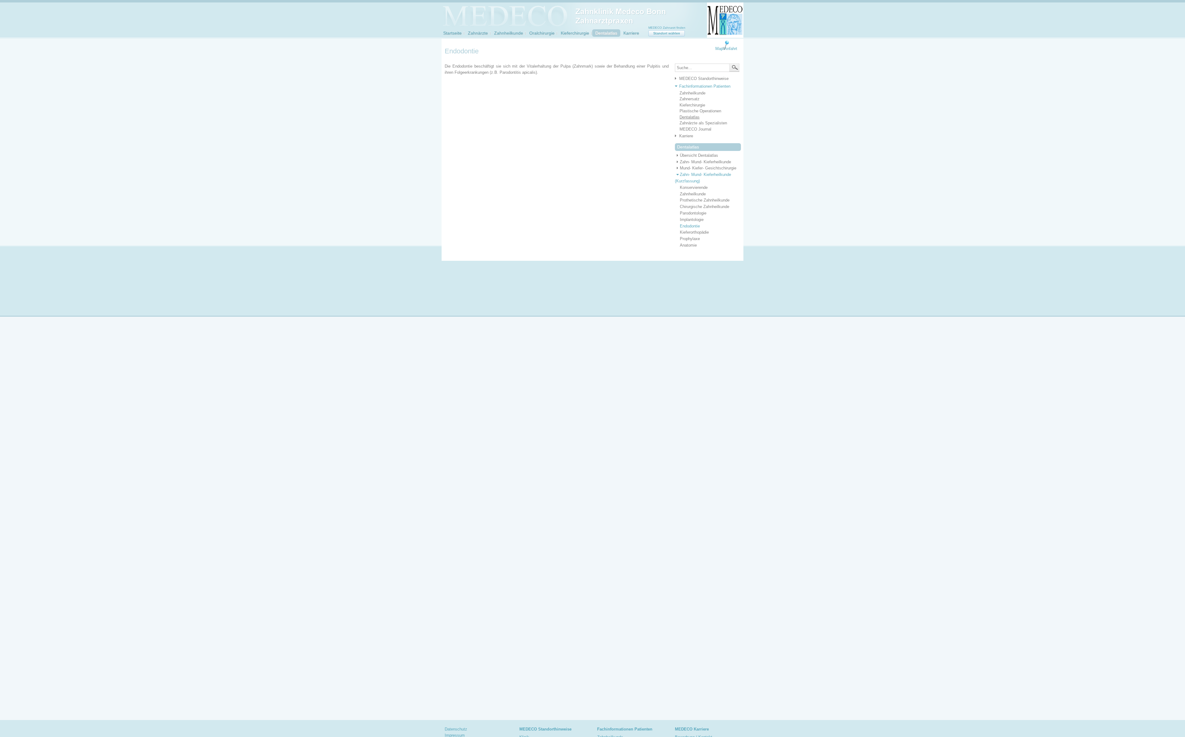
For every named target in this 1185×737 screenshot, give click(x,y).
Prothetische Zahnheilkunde (705, 200)
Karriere (631, 33)
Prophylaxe (690, 238)
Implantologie (692, 219)
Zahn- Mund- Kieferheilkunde (705, 162)
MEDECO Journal (695, 129)
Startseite (452, 33)
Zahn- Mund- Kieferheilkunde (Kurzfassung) (703, 177)
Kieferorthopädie (694, 232)
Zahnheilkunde (508, 33)
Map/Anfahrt (726, 48)
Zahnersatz (690, 99)
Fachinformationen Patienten (704, 86)
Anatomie (688, 245)
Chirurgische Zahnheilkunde (704, 206)
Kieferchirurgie (575, 33)
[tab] (705, 79)
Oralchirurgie (542, 33)
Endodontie (690, 226)
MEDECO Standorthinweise (704, 78)
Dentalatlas (606, 33)
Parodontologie (693, 213)
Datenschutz (456, 729)
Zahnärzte (478, 33)
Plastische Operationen (700, 111)
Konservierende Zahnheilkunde (694, 190)
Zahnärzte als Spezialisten (703, 123)
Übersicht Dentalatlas (699, 155)
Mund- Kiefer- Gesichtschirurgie (708, 168)
